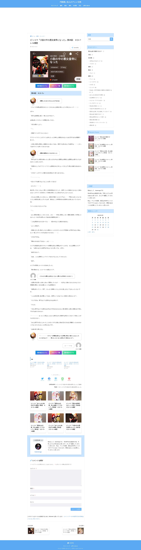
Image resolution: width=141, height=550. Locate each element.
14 (108, 222)
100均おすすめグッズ (96, 61)
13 (105, 222)
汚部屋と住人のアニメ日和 (70, 2)
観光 (65, 5)
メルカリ (93, 63)
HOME (71, 543)
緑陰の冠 (93, 125)
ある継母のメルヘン (95, 97)
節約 (70, 5)
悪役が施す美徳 (94, 119)
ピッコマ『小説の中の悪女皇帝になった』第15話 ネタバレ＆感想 (71, 364)
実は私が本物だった (95, 106)
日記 (80, 5)
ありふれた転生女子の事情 (97, 95)
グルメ (92, 73)
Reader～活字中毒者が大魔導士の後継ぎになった (100, 91)
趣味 (61, 5)
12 (103, 222)
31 (97, 229)
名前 (32, 488)
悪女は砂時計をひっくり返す (98, 117)
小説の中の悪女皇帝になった (70, 384)
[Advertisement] (70, 20)
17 (97, 225)
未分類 (75, 5)
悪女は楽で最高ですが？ (96, 51)
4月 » (93, 232)
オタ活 (92, 84)
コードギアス (94, 82)
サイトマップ (54, 5)
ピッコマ (58, 384)
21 (108, 225)
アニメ (92, 79)
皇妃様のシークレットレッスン (98, 122)
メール (33, 495)
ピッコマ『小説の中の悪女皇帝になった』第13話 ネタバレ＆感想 (54, 364)
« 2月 (89, 232)
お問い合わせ (86, 5)
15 (92, 225)
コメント (33, 468)
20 (105, 225)
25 (100, 227)
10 (97, 222)
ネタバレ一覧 (56, 86)
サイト (32, 502)
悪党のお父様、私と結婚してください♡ (100, 111)
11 (100, 222)
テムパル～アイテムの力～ (97, 100)
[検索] (111, 39)
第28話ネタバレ (42, 86)
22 (92, 227)
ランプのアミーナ (95, 103)
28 (108, 227)
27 (105, 227)
